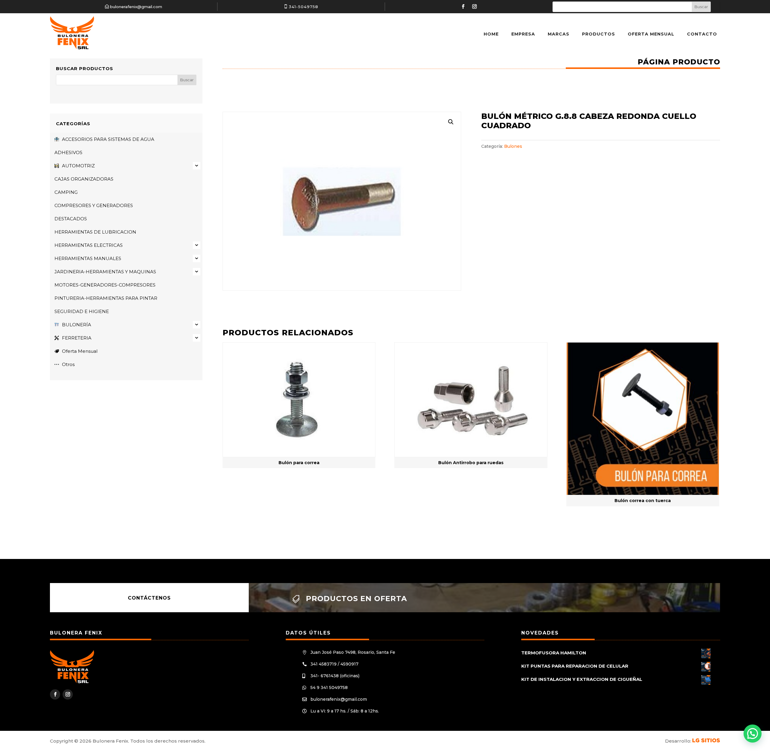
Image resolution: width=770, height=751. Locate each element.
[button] (450, 121)
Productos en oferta (356, 598)
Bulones (513, 146)
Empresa (523, 34)
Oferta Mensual (651, 34)
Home (491, 34)
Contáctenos (149, 597)
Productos (598, 34)
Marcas (558, 34)
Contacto (702, 34)
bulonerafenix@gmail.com (136, 6)
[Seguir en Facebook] (462, 6)
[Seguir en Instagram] (474, 6)
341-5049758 (303, 6)
